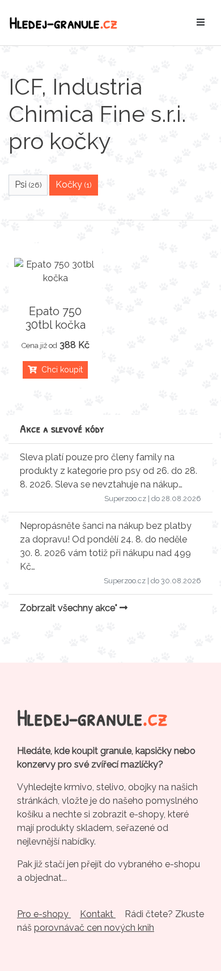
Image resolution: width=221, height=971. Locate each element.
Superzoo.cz (125, 498)
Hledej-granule (63, 22)
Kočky (74, 184)
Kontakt (98, 914)
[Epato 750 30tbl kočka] (55, 271)
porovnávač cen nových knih (94, 927)
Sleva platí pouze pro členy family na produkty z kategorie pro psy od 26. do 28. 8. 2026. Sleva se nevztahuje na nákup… (108, 471)
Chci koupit (60, 369)
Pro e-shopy (44, 914)
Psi (28, 184)
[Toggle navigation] (200, 22)
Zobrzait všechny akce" (70, 608)
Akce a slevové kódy (62, 428)
